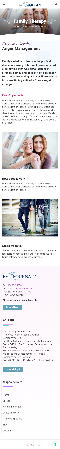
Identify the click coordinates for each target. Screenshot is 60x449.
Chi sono (7, 401)
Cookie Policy (36, 445)
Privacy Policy (23, 445)
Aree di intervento (12, 406)
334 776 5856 (15, 285)
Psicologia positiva (12, 418)
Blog (5, 424)
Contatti (7, 430)
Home (16, 27)
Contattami (12, 307)
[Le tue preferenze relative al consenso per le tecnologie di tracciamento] (55, 444)
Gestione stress (11, 412)
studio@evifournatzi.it (21, 288)
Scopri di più (13, 369)
